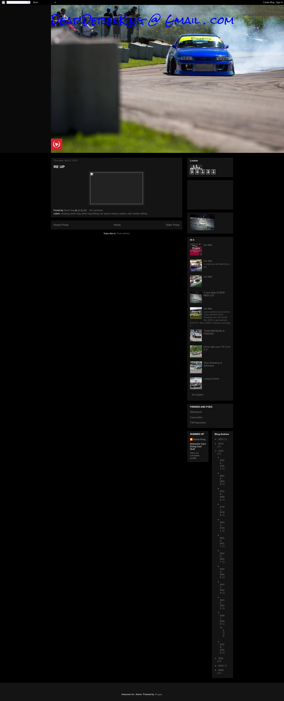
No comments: (96, 210)
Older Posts (172, 225)
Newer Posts (61, 225)
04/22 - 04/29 (222, 588)
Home (117, 225)
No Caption (197, 394)
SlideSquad (196, 412)
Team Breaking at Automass (213, 364)
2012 (221, 451)
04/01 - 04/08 (222, 619)
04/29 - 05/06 (222, 573)
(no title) (208, 245)
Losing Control (211, 378)
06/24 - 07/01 (222, 526)
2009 (221, 670)
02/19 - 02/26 (222, 648)
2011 (220, 658)
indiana (114, 213)
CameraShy (196, 417)
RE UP (59, 167)
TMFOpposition (198, 422)
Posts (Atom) (123, 233)
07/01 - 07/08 (222, 511)
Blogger (158, 694)
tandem (122, 213)
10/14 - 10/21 (222, 464)
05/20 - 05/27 (222, 557)
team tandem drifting (137, 213)
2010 (221, 665)
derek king (75, 213)
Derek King (199, 439)
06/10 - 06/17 (222, 542)
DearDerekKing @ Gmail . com (142, 20)
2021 (221, 439)
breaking (65, 213)
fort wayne (105, 213)
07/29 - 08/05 (222, 495)
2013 (221, 443)
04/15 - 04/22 (222, 604)
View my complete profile (195, 455)
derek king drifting (90, 213)
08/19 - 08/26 (222, 480)
